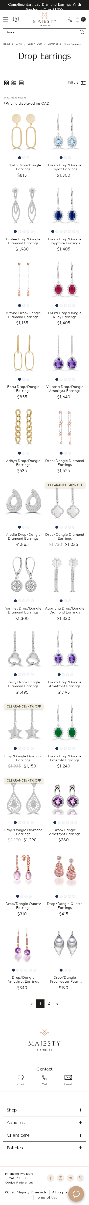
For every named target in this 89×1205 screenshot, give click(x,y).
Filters (73, 83)
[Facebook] (50, 1178)
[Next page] (57, 1003)
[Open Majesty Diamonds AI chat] (76, 1194)
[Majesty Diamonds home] (44, 19)
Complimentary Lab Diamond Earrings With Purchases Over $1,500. (44, 7)
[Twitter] (80, 1178)
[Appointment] (16, 19)
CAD (12, 1178)
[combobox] (42, 32)
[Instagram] (60, 1178)
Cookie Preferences (19, 1182)
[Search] (82, 32)
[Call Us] (69, 19)
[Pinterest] (70, 1178)
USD (22, 1178)
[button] (6, 83)
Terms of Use (46, 1197)
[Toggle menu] (8, 19)
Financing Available (19, 1173)
